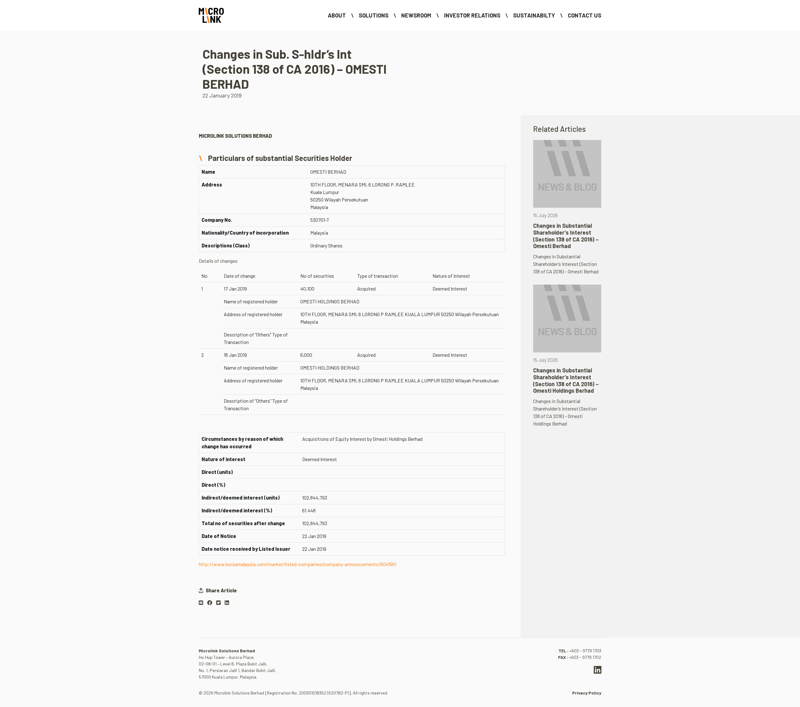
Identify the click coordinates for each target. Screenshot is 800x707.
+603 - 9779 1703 (585, 650)
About (337, 15)
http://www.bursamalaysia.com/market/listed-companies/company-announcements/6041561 (297, 564)
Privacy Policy (586, 692)
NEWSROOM (416, 15)
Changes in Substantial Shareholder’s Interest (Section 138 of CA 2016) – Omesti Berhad (566, 235)
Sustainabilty (534, 15)
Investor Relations (472, 15)
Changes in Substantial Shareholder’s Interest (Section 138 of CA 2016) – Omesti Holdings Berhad (566, 380)
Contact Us (584, 15)
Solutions (373, 15)
